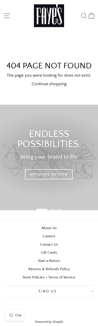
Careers (49, 236)
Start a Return (49, 261)
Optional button (49, 174)
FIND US (48, 291)
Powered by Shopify (49, 321)
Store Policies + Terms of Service (49, 277)
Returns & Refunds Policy (49, 269)
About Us (49, 228)
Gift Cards (49, 252)
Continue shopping (49, 84)
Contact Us (49, 244)
